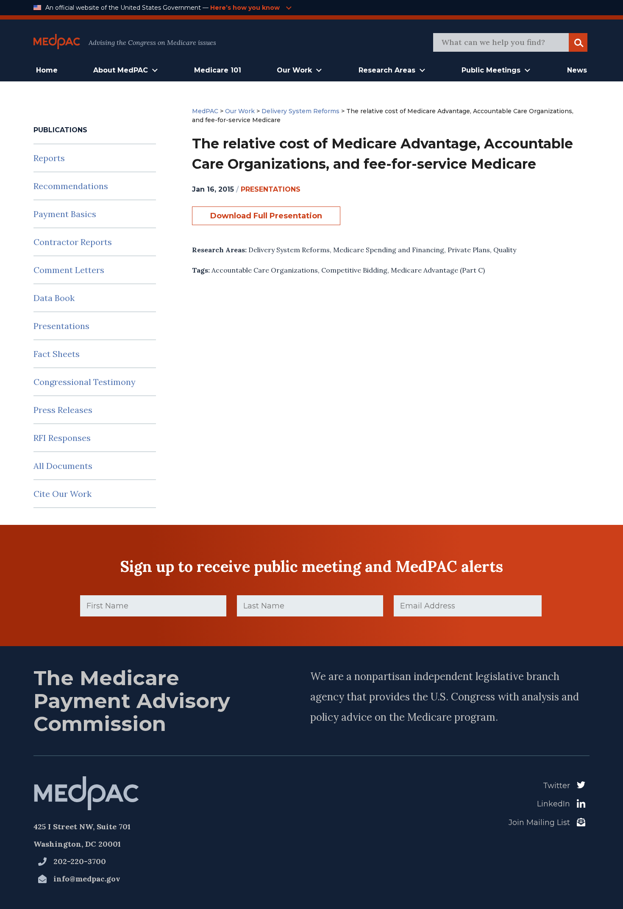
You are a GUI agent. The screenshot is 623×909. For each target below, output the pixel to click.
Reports (49, 158)
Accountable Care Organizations (264, 270)
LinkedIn (553, 804)
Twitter (556, 785)
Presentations (61, 326)
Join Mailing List (539, 822)
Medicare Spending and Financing (388, 249)
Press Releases (62, 409)
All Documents (62, 465)
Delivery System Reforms (289, 249)
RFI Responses (62, 437)
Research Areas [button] (387, 70)
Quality (504, 249)
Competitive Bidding (354, 270)
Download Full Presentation (266, 215)
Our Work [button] (294, 70)
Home (47, 70)
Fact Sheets (56, 354)
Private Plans (469, 249)
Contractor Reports (72, 242)
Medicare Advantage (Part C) (438, 270)
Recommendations (70, 186)
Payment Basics (64, 214)
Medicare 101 (217, 70)
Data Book (54, 298)
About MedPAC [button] (120, 70)
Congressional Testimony (84, 381)
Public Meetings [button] (491, 70)
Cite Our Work (62, 493)
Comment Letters (68, 270)
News (577, 70)
